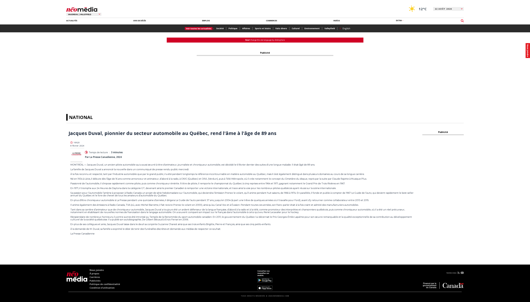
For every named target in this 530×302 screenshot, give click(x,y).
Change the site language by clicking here (265, 40)
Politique (233, 28)
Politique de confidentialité (105, 284)
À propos (94, 273)
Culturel (296, 28)
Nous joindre (97, 270)
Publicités (95, 280)
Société (220, 28)
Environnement (312, 28)
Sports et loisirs (263, 28)
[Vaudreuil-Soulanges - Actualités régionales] (81, 9)
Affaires (246, 28)
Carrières (95, 277)
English (346, 28)
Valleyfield (329, 28)
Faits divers (281, 28)
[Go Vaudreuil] (77, 280)
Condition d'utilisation (102, 287)
